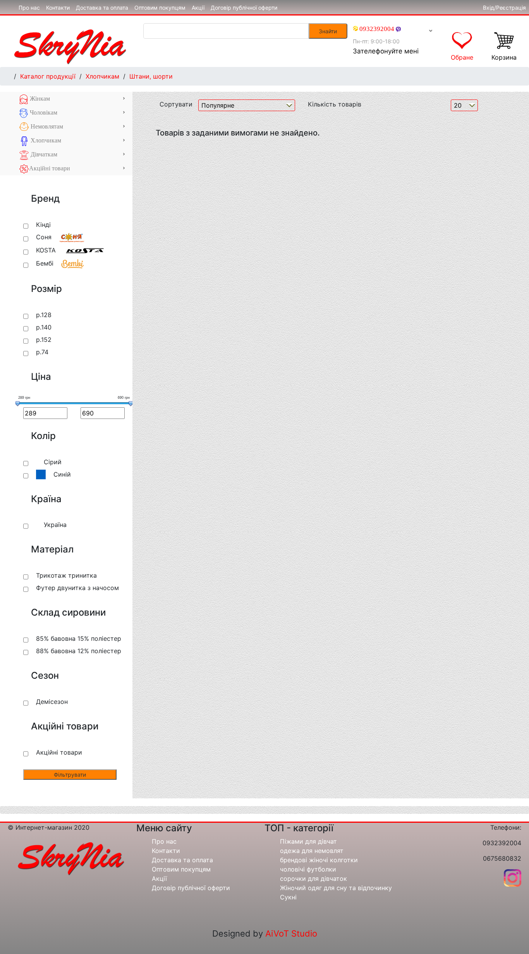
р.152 (44, 339)
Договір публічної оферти (244, 7)
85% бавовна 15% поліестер (78, 638)
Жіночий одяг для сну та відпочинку (336, 888)
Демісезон (52, 701)
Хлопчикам (102, 76)
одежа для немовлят (312, 850)
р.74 (42, 352)
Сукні (288, 897)
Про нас (29, 7)
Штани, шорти (151, 76)
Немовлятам (46, 126)
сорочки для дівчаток (313, 878)
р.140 (44, 327)
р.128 (44, 315)
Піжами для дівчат (308, 841)
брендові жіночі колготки (319, 860)
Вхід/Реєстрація (504, 7)
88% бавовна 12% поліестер (78, 651)
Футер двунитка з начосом (77, 588)
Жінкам (39, 98)
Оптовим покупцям (159, 7)
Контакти (58, 7)
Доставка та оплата (102, 7)
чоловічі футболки (308, 869)
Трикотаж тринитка (66, 575)
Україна (55, 524)
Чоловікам (42, 112)
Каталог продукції (48, 76)
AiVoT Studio (291, 933)
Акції (198, 7)
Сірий (53, 462)
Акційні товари (49, 168)
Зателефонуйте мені (386, 51)
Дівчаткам (43, 154)
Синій (62, 474)
